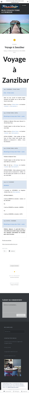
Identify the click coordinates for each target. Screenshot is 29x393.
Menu (24, 5)
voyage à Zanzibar (14, 265)
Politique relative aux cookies (13, 387)
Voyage (14, 44)
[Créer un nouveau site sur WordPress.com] (14, 1)
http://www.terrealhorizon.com (9, 244)
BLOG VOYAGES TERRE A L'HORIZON (10, 11)
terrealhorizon (12, 50)
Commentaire (21, 315)
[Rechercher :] (14, 331)
